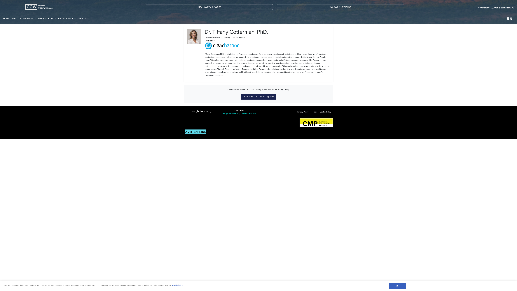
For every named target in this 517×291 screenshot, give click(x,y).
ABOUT (15, 19)
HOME (6, 19)
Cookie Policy (325, 112)
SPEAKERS (28, 19)
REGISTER (82, 19)
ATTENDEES (41, 19)
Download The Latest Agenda (258, 96)
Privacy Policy (302, 112)
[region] (258, 286)
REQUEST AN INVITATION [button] (340, 7)
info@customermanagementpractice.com (239, 114)
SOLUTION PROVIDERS (62, 19)
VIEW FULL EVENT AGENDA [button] (209, 7)
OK (397, 286)
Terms (314, 112)
